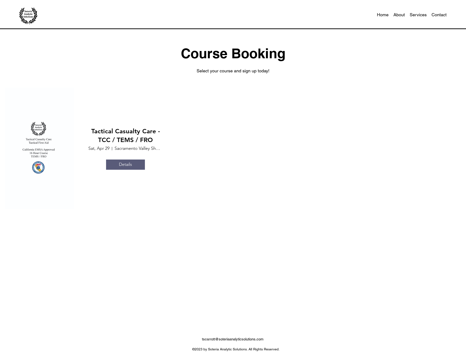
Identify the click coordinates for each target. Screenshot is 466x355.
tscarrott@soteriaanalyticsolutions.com (233, 339)
